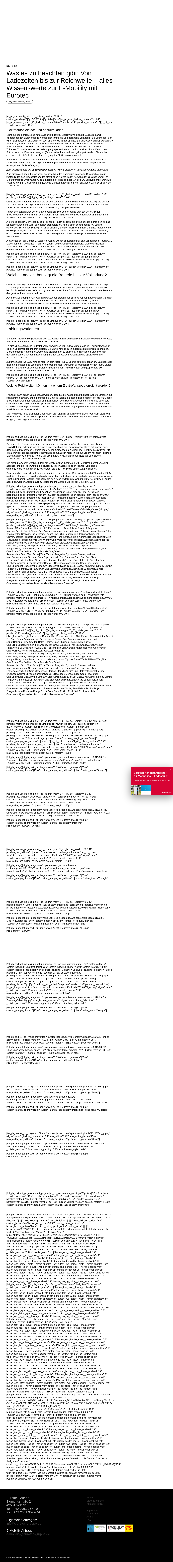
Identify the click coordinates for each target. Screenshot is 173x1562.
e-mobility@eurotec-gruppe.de (28, 1534)
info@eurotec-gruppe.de (23, 1523)
